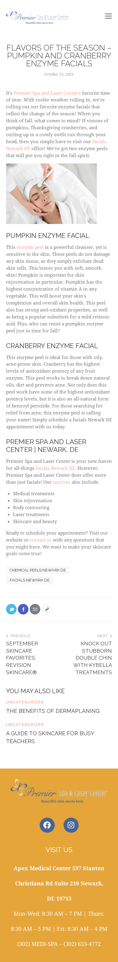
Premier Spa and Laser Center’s (47, 93)
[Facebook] (23, 609)
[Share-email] (35, 609)
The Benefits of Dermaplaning (53, 711)
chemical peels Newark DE (38, 570)
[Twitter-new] (11, 609)
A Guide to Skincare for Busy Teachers (50, 737)
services (61, 482)
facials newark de (30, 580)
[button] (108, 15)
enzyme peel (30, 247)
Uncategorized (25, 702)
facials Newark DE (55, 468)
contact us (41, 540)
